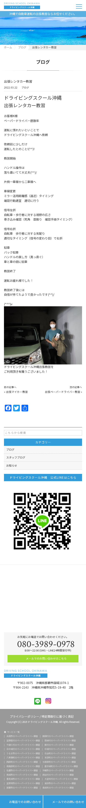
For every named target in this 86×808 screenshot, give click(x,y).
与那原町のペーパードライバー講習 (59, 762)
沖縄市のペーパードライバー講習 (58, 770)
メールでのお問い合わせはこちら (46, 658)
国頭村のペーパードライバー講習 (58, 736)
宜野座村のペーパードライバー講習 (23, 740)
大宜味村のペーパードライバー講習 (61, 779)
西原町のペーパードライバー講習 (22, 762)
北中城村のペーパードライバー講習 (23, 749)
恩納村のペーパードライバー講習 (60, 740)
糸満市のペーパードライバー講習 (22, 736)
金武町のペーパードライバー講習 (58, 788)
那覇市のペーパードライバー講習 (22, 788)
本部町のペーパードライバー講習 (60, 758)
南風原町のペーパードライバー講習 (23, 766)
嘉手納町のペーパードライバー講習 (61, 766)
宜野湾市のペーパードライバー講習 (23, 783)
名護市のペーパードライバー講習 (22, 770)
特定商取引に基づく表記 (58, 716)
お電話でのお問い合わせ (21, 802)
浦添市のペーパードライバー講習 (60, 783)
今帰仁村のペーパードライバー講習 (23, 745)
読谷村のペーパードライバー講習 (58, 775)
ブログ (25, 87)
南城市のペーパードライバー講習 (22, 775)
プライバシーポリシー (24, 716)
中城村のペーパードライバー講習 (60, 749)
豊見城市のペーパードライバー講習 (23, 779)
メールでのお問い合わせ (64, 802)
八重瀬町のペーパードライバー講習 (23, 758)
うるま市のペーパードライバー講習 (23, 753)
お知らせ (11, 465)
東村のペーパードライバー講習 (59, 745)
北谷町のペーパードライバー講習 (60, 753)
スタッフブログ (15, 457)
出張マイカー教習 (17, 392)
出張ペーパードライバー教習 (62, 392)
